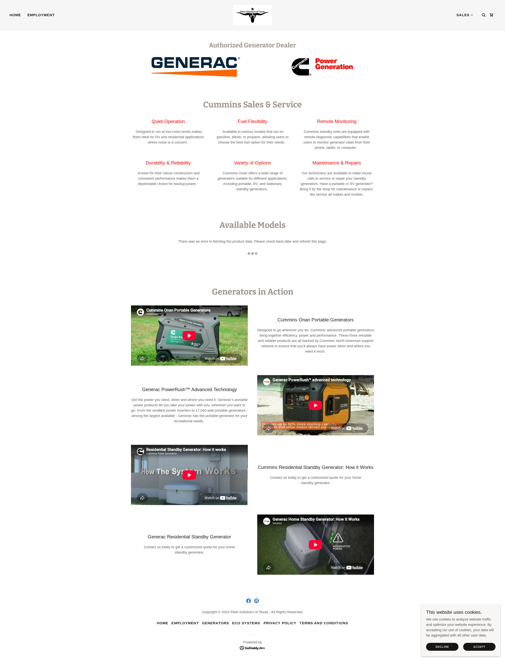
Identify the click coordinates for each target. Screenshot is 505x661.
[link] (252, 15)
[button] (464, 15)
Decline (442, 646)
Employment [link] (41, 15)
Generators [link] (215, 623)
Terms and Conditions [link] (323, 623)
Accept (479, 646)
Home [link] (15, 15)
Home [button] (162, 623)
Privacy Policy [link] (280, 623)
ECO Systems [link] (246, 623)
